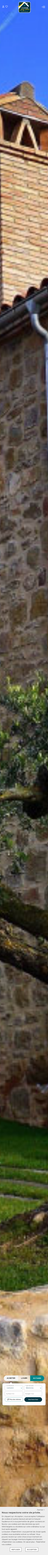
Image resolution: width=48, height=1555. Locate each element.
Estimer (37, 1378)
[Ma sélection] (6, 6)
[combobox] (14, 1388)
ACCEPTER (32, 1549)
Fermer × (41, 1510)
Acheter (11, 1378)
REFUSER (15, 1549)
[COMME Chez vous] (24, 7)
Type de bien (29, 1385)
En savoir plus (29, 1542)
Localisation (10, 1385)
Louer (24, 1378)
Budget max (29, 1394)
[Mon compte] (3, 6)
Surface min (10, 1394)
